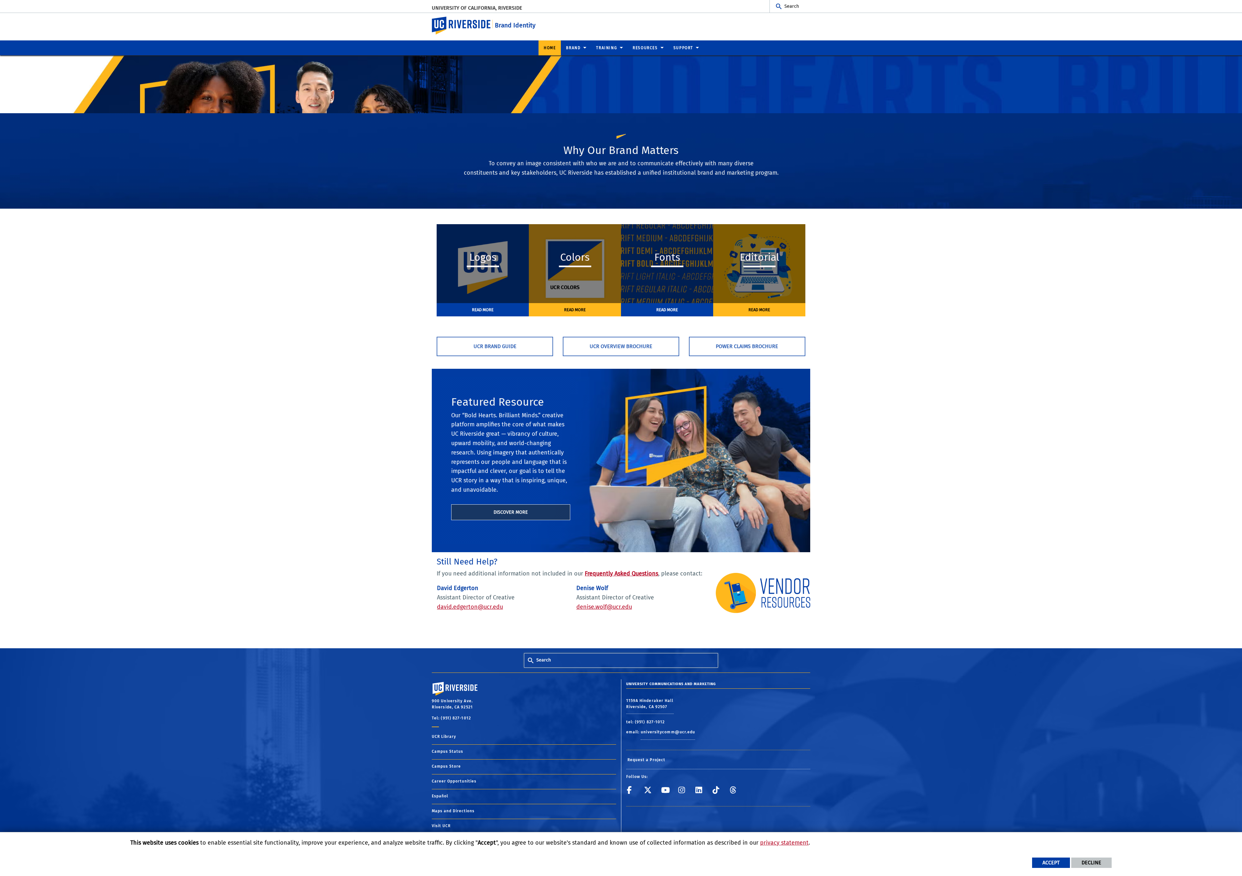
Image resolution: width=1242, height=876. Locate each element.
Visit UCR (441, 826)
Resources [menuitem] (645, 48)
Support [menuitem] (683, 48)
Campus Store (446, 766)
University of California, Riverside (477, 8)
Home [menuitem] (550, 48)
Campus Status (447, 751)
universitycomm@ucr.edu (668, 731)
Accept (1051, 863)
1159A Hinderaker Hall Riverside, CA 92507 (650, 703)
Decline (1091, 863)
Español (440, 796)
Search (791, 6)
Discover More (511, 512)
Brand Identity (515, 25)
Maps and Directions (453, 811)
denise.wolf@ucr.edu (604, 606)
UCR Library (444, 736)
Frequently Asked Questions (621, 573)
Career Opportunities (454, 781)
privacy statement (784, 842)
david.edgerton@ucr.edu (470, 606)
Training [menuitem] (606, 48)
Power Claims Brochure (747, 346)
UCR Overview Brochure (621, 346)
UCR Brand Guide (495, 346)
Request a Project (646, 760)
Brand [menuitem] (573, 48)
